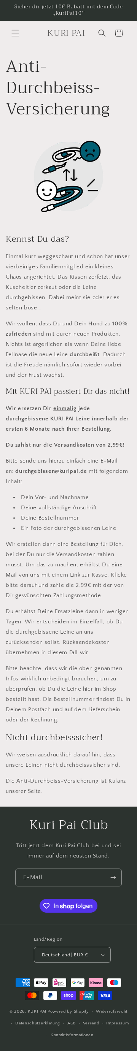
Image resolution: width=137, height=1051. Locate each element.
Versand (91, 1023)
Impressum (117, 1023)
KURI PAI (37, 1011)
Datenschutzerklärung (37, 1023)
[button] (15, 33)
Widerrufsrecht (111, 1011)
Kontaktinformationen (72, 1035)
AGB (71, 1023)
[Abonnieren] (113, 877)
